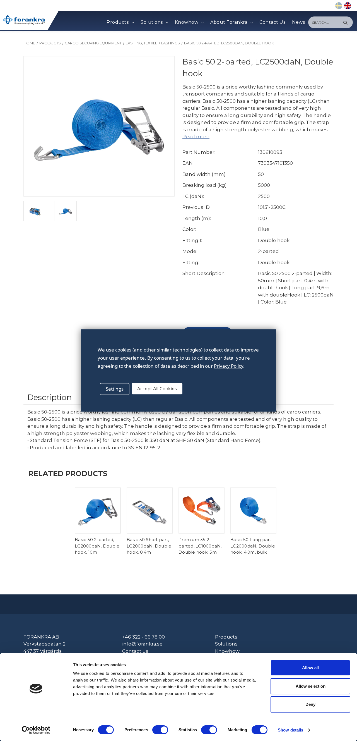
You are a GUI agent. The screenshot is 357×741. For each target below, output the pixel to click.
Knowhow (187, 22)
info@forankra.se (142, 644)
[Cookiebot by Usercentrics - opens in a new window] (36, 730)
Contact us (135, 651)
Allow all (310, 667)
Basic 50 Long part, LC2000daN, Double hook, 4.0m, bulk (252, 546)
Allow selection (310, 686)
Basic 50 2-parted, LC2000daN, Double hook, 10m (97, 546)
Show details (290, 730)
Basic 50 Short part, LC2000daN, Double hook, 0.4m (149, 546)
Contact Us (272, 22)
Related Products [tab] (67, 473)
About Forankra (228, 22)
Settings (115, 389)
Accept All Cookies (157, 388)
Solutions (152, 22)
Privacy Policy (228, 366)
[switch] (160, 729)
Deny (310, 704)
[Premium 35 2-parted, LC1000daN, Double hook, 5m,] (201, 510)
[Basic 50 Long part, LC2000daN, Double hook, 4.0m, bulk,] (253, 510)
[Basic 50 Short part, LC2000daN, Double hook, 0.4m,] (149, 510)
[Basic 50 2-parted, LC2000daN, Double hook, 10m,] (97, 510)
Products (118, 22)
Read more (195, 136)
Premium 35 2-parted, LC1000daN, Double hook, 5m (200, 546)
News (298, 22)
